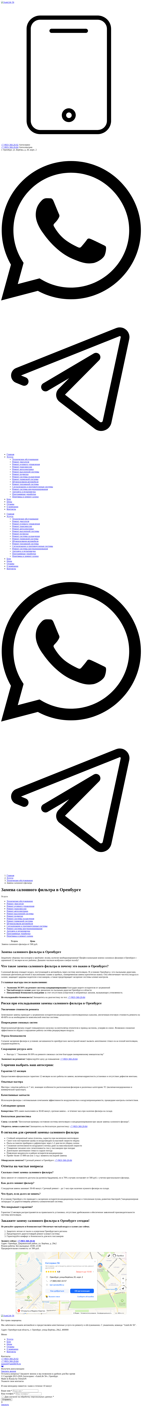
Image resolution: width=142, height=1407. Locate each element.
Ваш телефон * (8, 1393)
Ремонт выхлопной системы (20, 913)
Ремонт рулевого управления (20, 906)
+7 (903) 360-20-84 (9, 147)
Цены (9, 1344)
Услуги (10, 1339)
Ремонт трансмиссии (16, 908)
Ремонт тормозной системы (20, 921)
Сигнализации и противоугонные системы (27, 926)
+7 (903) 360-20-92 (9, 145)
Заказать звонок (8, 1371)
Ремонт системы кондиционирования (24, 928)
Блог (9, 1341)
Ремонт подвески (15, 916)
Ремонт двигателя (15, 903)
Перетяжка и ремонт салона (20, 936)
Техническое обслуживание (20, 901)
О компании (12, 1349)
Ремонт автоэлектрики (17, 911)
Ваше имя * (6, 1391)
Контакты (11, 1351)
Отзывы (10, 1346)
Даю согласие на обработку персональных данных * (29, 1397)
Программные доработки (19, 933)
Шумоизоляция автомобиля (20, 923)
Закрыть (5, 1404)
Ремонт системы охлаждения (20, 918)
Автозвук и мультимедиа (18, 931)
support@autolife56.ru (11, 1364)
